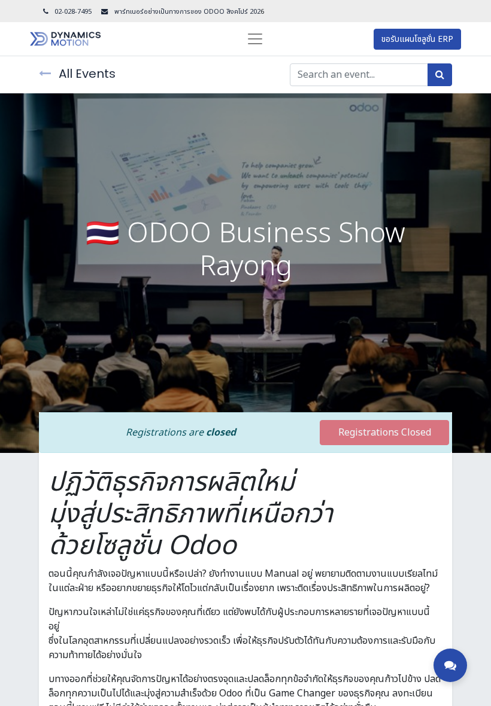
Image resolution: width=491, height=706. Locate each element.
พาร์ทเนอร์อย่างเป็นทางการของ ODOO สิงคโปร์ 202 (186, 12)
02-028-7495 (73, 12)
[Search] (440, 74)
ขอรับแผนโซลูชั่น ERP (417, 39)
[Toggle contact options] (450, 665)
